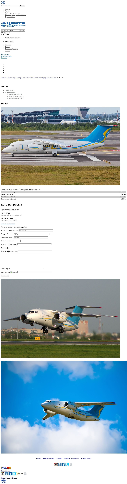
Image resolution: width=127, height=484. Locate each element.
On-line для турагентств (12, 13)
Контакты (7, 51)
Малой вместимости (15, 94)
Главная (7, 9)
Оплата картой (86, 458)
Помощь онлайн (9, 41)
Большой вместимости (16, 98)
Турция (3, 478)
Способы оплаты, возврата (12, 38)
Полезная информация (11, 49)
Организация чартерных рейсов (15, 15)
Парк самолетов (10, 92)
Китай (8, 478)
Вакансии (4, 58)
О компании (8, 45)
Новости (7, 47)
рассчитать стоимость (8, 224)
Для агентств (5, 54)
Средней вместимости (16, 96)
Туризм (7, 11)
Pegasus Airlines (10, 17)
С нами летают (10, 90)
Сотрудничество (6, 56)
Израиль (14, 478)
